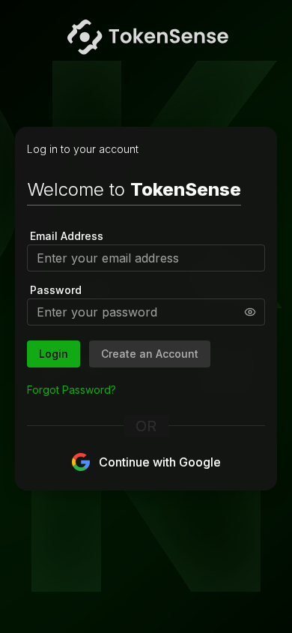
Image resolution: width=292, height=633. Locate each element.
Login (53, 353)
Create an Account (149, 353)
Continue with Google (160, 462)
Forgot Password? (71, 389)
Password (56, 290)
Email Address (66, 236)
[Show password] (250, 312)
